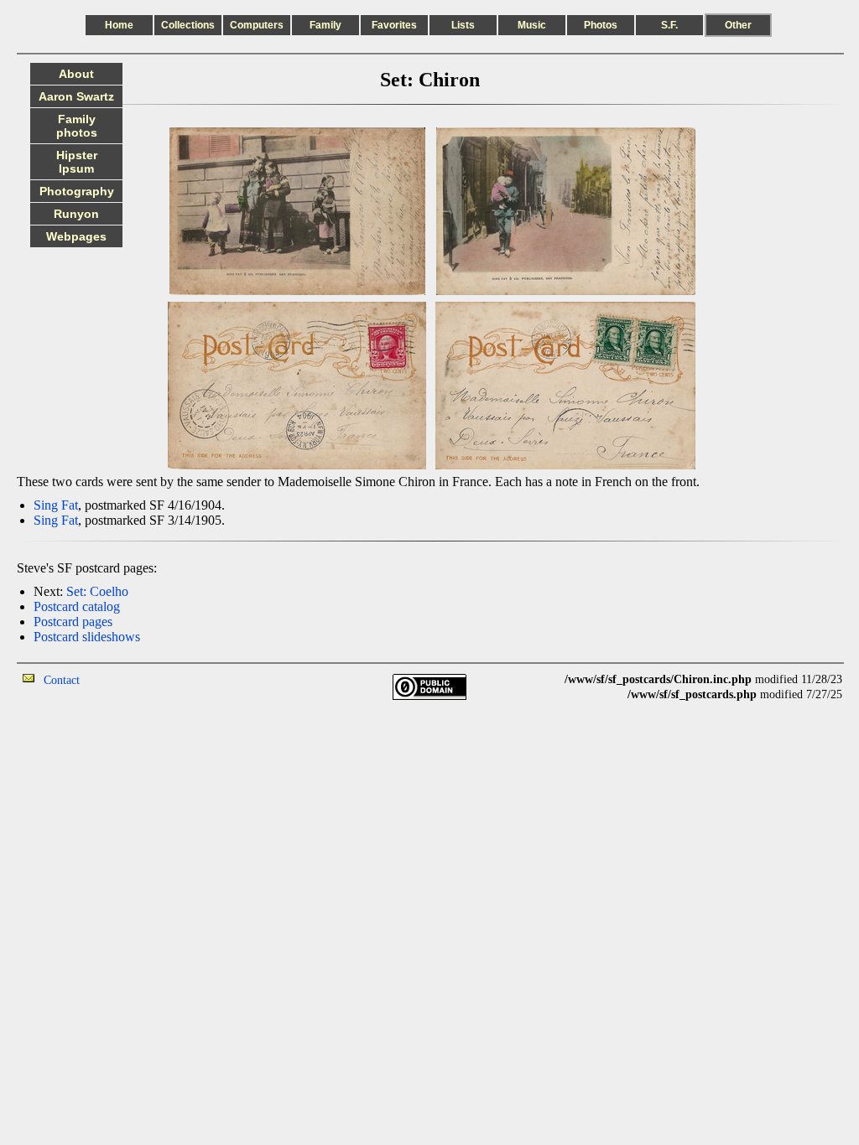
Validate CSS (811, 709)
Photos (600, 25)
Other (738, 25)
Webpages (76, 236)
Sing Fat (56, 505)
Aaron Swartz (76, 96)
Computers (257, 25)
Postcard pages (73, 621)
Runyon (76, 213)
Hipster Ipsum (76, 161)
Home (119, 25)
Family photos (76, 125)
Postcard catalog (77, 606)
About (76, 73)
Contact (62, 680)
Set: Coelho (97, 591)
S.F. (669, 25)
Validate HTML (117, 679)
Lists (463, 25)
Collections (188, 25)
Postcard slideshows (87, 636)
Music (532, 25)
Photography (76, 191)
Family (325, 25)
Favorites (394, 25)
